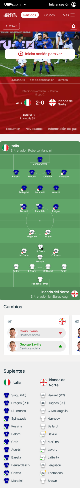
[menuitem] (30, 15)
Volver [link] (13, 26)
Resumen (13, 128)
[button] (68, 15)
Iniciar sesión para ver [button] (43, 53)
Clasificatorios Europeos (10, 15)
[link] (29, 15)
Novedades (34, 128)
